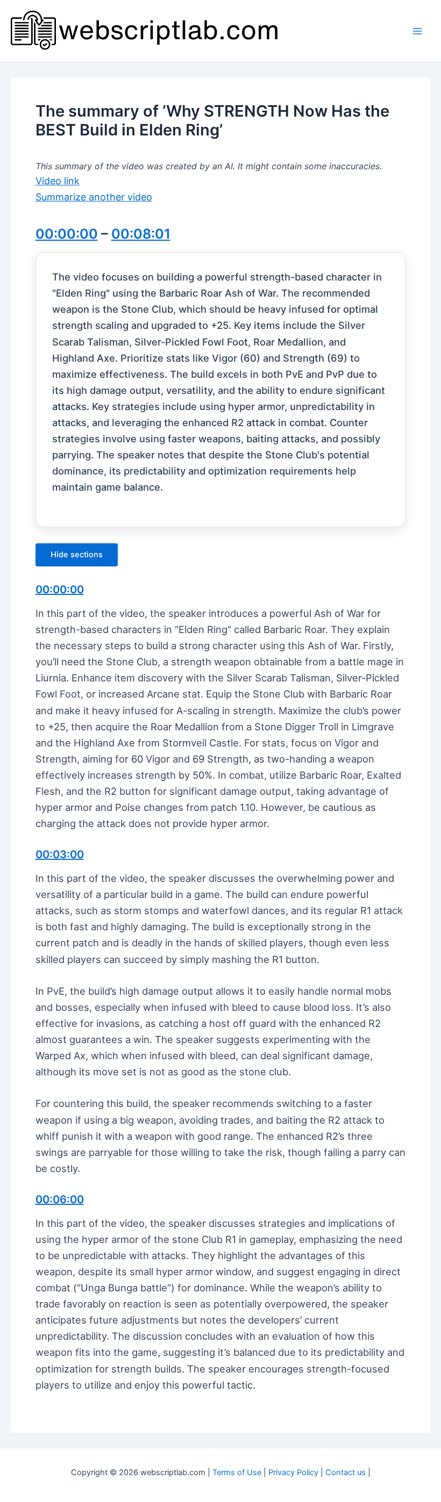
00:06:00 (59, 1199)
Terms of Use (236, 1472)
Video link (57, 180)
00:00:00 (66, 234)
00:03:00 (59, 854)
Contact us (345, 1472)
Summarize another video (93, 197)
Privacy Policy (293, 1472)
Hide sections (77, 554)
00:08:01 (140, 234)
